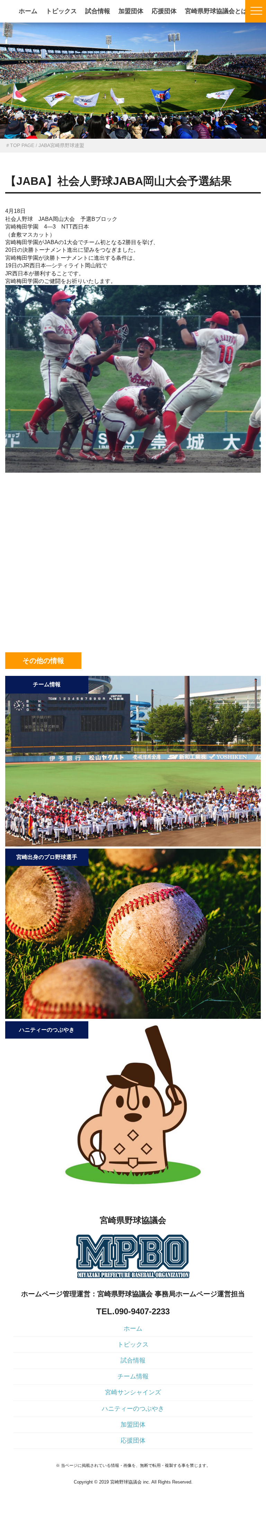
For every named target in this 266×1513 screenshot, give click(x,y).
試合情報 (97, 11)
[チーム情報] (132, 845)
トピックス (61, 11)
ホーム (28, 11)
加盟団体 (130, 11)
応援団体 (164, 11)
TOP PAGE (22, 145)
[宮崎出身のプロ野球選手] (132, 1017)
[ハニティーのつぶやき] (132, 1190)
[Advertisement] (132, 518)
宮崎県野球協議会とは (216, 11)
